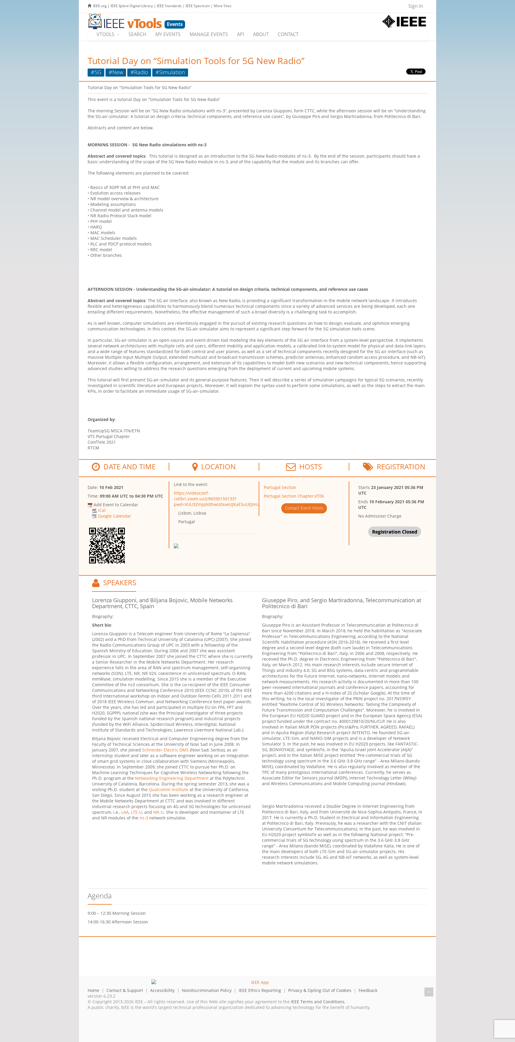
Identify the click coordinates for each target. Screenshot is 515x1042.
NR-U (158, 812)
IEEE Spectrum (198, 5)
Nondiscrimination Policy (207, 990)
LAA (125, 812)
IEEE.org (100, 5)
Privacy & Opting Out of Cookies (319, 990)
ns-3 (143, 818)
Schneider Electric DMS (165, 750)
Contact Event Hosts (304, 508)
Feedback (368, 990)
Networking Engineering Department (172, 778)
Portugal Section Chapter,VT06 (294, 496)
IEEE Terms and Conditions (318, 1001)
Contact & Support (124, 990)
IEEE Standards (169, 5)
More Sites (223, 5)
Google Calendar (114, 516)
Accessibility (162, 990)
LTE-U (136, 812)
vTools (105, 34)
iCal (102, 510)
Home (93, 990)
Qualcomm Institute (168, 789)
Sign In (415, 6)
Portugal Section (280, 487)
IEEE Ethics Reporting (260, 990)
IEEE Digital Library (132, 5)
